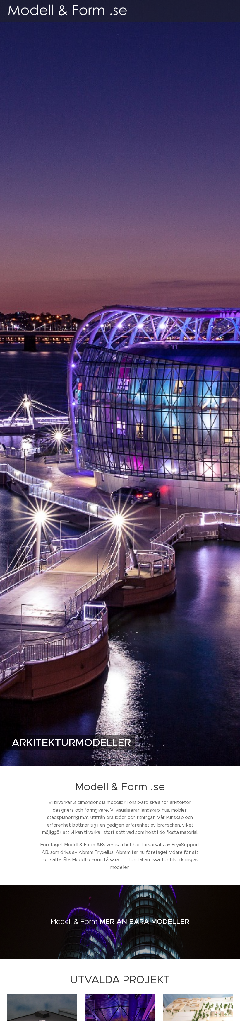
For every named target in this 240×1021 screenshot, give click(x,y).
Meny (227, 11)
